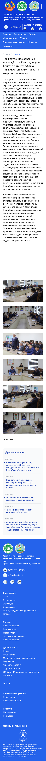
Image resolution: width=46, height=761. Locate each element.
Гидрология (8, 661)
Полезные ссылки (12, 700)
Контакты (8, 46)
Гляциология (9, 655)
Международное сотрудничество (19, 610)
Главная (7, 34)
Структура (8, 604)
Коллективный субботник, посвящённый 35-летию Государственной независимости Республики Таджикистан (22, 466)
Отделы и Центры (12, 668)
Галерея (6, 614)
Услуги (23, 38)
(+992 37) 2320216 (34, 25)
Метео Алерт (9, 633)
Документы (9, 607)
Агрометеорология (12, 665)
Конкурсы (8, 716)
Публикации (9, 697)
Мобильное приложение (15, 726)
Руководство (9, 600)
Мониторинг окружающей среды (19, 658)
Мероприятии (9, 712)
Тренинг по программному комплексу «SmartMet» (19, 511)
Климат (6, 651)
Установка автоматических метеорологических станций (20, 498)
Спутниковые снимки (13, 636)
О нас (5, 596)
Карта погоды (9, 629)
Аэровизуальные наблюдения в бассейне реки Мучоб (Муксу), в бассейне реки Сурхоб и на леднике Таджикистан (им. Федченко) (23, 526)
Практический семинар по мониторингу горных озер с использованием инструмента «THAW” (21, 484)
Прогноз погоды (11, 625)
